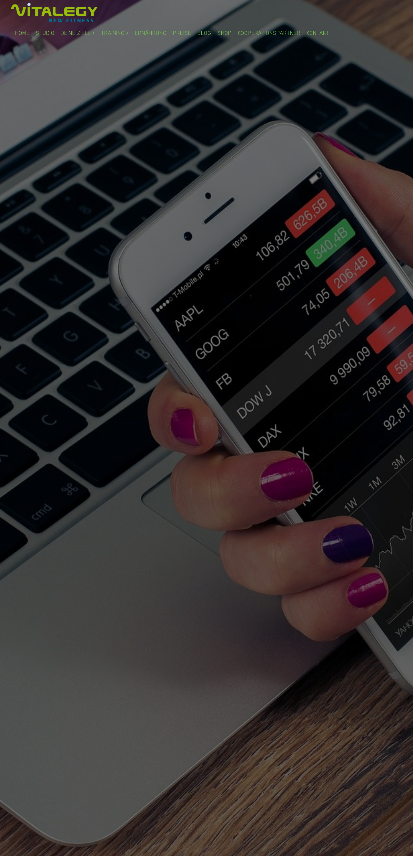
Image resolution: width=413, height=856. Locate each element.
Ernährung (151, 33)
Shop (224, 33)
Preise (182, 33)
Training (113, 33)
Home (22, 33)
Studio (45, 33)
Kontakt (318, 33)
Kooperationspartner (269, 33)
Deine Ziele (76, 33)
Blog (204, 33)
